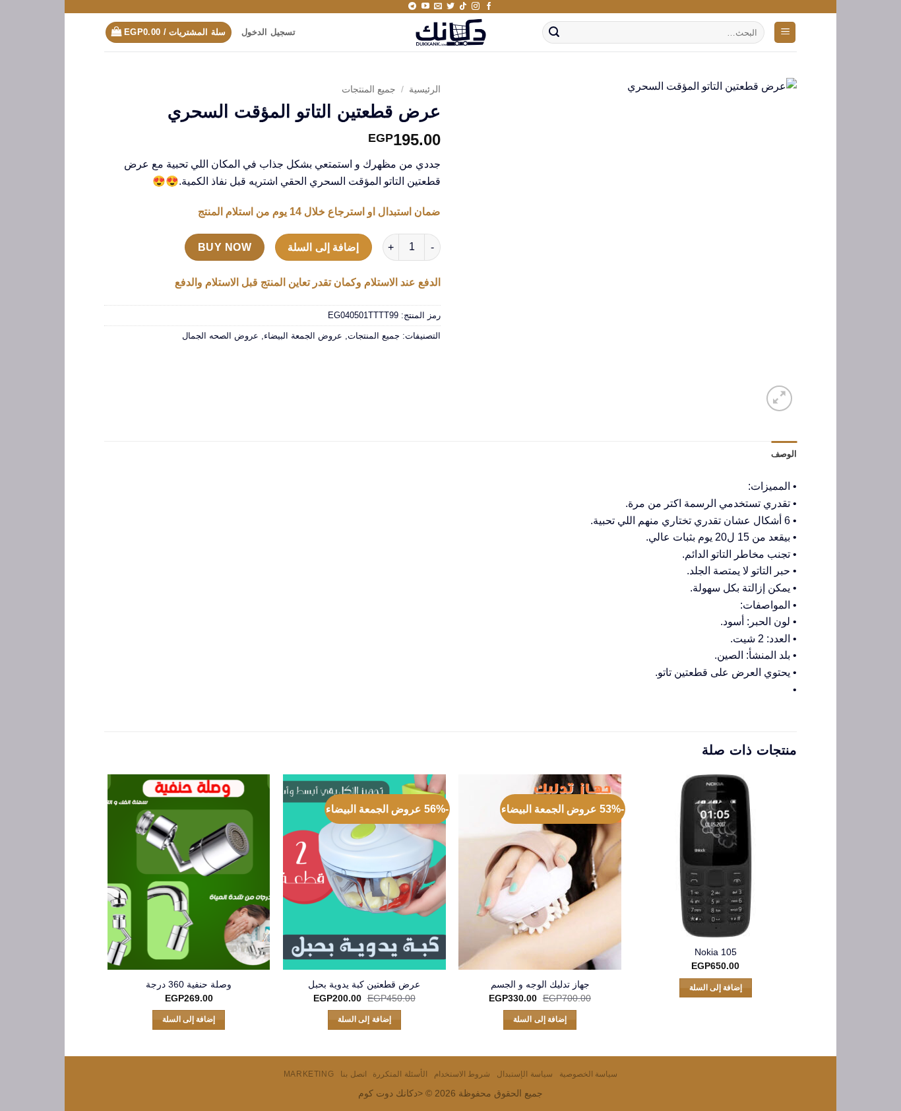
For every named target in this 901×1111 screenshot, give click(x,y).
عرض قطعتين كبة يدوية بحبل (364, 984)
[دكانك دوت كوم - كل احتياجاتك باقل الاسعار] (451, 32)
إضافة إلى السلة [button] (716, 988)
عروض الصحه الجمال (220, 336)
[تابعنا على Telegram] (412, 6)
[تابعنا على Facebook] (489, 6)
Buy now (224, 247)
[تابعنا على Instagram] (476, 6)
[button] (784, 33)
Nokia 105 (716, 952)
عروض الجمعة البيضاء (303, 336)
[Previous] (796, 914)
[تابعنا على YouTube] (425, 6)
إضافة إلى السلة (323, 247)
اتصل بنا (353, 1074)
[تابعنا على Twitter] (450, 6)
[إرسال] (554, 32)
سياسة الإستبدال (525, 1074)
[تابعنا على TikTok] (463, 6)
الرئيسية (425, 89)
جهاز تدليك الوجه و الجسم (540, 984)
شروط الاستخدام (462, 1074)
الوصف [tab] (784, 454)
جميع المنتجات (369, 89)
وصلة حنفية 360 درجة (189, 984)
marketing (309, 1074)
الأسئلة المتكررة (400, 1074)
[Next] (108, 914)
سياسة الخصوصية (588, 1074)
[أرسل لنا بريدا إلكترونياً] (438, 6)
